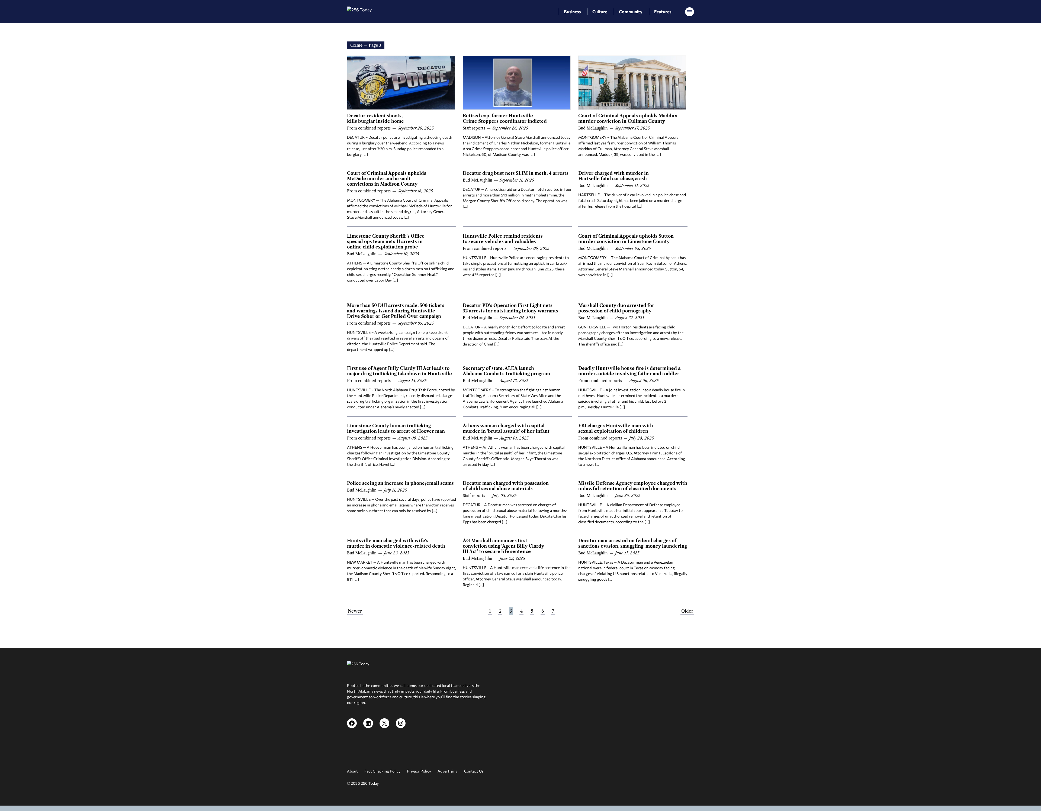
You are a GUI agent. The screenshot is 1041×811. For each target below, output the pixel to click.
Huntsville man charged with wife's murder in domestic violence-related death (396, 543)
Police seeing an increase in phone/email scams (400, 483)
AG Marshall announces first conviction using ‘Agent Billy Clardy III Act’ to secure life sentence (503, 546)
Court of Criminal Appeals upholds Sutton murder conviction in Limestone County (626, 238)
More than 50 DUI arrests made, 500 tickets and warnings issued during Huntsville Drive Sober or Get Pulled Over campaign (395, 311)
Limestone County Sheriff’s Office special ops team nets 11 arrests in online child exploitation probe (386, 241)
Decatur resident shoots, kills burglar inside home (375, 118)
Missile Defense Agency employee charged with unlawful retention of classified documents (632, 485)
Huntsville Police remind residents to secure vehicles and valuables (503, 238)
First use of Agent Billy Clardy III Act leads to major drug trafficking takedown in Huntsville (399, 371)
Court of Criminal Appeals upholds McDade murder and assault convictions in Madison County (386, 178)
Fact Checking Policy (382, 771)
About (352, 771)
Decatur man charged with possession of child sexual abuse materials (506, 485)
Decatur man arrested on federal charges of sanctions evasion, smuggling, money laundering (632, 543)
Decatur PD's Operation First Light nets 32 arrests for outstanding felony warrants (510, 308)
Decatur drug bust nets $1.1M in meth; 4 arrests (515, 173)
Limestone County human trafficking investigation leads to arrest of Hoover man (396, 428)
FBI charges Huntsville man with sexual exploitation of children (615, 428)
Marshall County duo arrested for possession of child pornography (616, 308)
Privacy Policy (419, 771)
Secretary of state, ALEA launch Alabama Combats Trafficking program (506, 371)
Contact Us (473, 771)
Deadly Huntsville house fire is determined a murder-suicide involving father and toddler (629, 371)
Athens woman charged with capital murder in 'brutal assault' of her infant (506, 428)
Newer (355, 611)
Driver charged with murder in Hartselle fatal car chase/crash (613, 175)
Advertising (448, 771)
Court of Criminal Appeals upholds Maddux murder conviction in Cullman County (627, 118)
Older (687, 611)
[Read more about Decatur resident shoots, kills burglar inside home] (401, 83)
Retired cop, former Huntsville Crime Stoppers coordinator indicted (505, 118)
